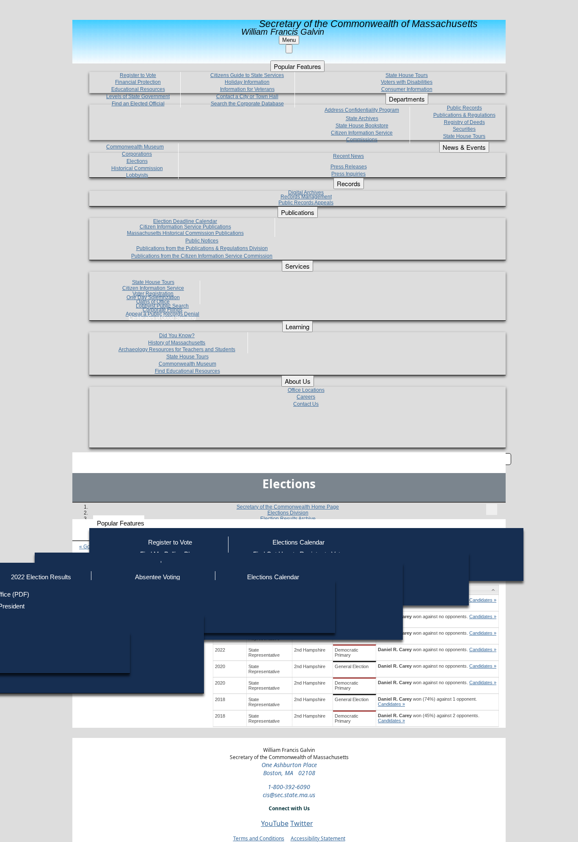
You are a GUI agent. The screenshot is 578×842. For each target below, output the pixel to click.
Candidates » (482, 600)
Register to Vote (170, 542)
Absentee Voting (157, 577)
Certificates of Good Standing (162, 318)
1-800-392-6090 (289, 787)
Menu (289, 40)
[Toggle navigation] (491, 509)
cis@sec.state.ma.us (289, 795)
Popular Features (120, 523)
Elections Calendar (298, 542)
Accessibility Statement (318, 838)
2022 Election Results (41, 577)
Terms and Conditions (258, 838)
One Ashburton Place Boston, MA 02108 (289, 769)
